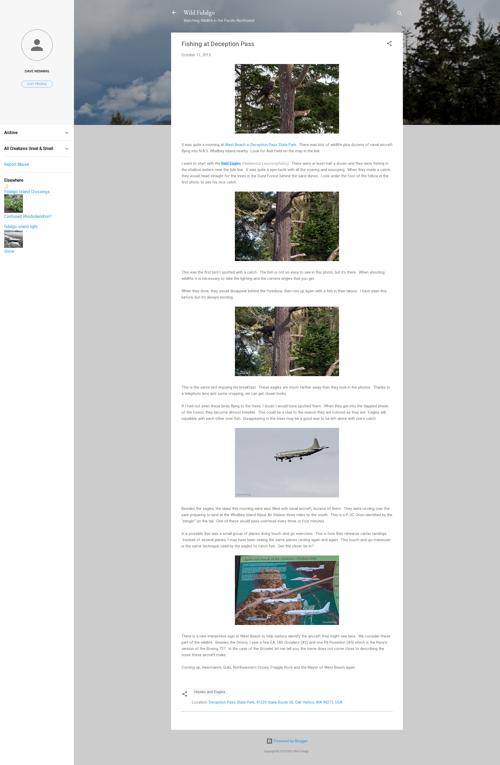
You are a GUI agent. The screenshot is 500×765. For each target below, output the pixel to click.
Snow (9, 251)
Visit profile (37, 84)
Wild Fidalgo (199, 12)
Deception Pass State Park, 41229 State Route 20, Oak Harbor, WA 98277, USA (275, 702)
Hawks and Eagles (209, 692)
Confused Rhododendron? (28, 216)
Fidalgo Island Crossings (27, 191)
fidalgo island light (21, 226)
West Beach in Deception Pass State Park (260, 144)
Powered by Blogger (290, 741)
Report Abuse (16, 164)
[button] (389, 44)
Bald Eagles (231, 163)
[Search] (400, 14)
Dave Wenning (37, 71)
